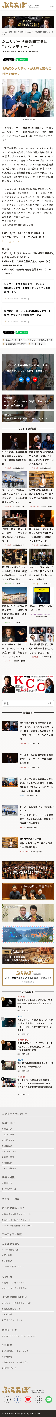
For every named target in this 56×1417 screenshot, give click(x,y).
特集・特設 (8, 1177)
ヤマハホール (10, 1188)
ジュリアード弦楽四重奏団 (40, 339)
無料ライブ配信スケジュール (17, 1214)
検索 (50, 703)
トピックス (9, 1140)
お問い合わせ (10, 1368)
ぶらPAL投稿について (14, 1266)
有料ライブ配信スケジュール (17, 1219)
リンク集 (7, 1276)
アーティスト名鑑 (12, 1234)
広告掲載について (12, 1308)
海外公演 (8, 1162)
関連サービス (9, 1330)
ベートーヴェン (37, 343)
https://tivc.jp (10, 241)
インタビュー (10, 1151)
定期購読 (8, 1260)
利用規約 (8, 1314)
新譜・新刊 (9, 1157)
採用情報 (8, 1356)
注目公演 (34, 51)
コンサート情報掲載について (17, 1303)
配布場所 (8, 1255)
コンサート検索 (11, 1199)
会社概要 (7, 1345)
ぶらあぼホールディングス (16, 1351)
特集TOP (8, 1183)
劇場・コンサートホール (15, 1282)
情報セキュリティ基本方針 (16, 1362)
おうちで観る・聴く (13, 1208)
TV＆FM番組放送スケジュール (18, 1225)
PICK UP (24, 51)
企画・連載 (9, 1134)
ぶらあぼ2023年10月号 (15, 343)
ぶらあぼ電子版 (11, 1249)
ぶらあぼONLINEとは (14, 1297)
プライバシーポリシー (14, 1320)
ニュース (8, 1128)
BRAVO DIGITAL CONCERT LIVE (20, 1336)
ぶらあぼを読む (11, 1243)
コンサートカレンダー (14, 1113)
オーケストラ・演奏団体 (15, 1288)
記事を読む (8, 1122)
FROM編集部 (10, 1168)
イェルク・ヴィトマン (14, 339)
